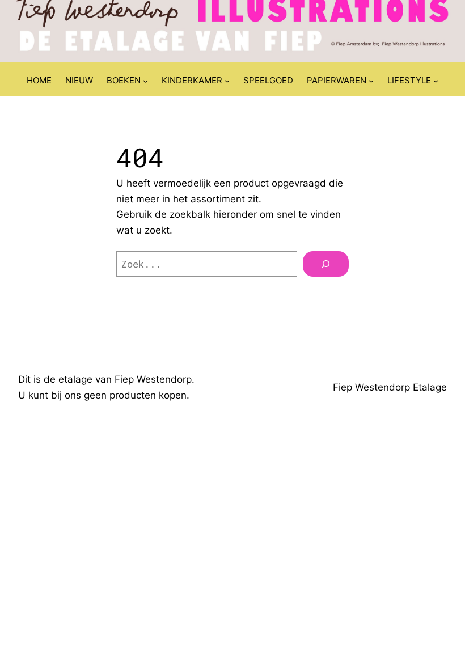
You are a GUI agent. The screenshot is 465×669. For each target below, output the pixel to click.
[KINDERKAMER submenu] (227, 80)
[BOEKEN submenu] (145, 80)
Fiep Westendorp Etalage (390, 387)
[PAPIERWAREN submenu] (371, 80)
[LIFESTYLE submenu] (435, 80)
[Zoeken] (326, 264)
